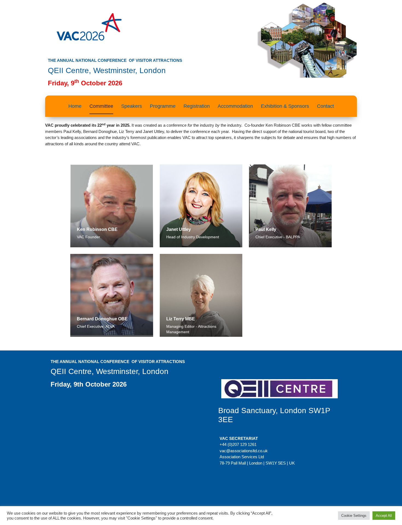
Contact (325, 106)
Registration (196, 106)
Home (74, 106)
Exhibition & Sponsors (285, 106)
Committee (101, 106)
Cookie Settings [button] (353, 516)
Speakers (131, 106)
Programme (163, 106)
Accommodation (235, 106)
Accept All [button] (384, 516)
